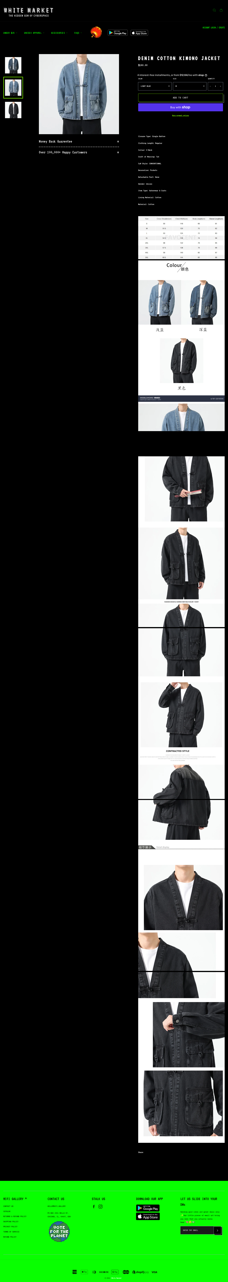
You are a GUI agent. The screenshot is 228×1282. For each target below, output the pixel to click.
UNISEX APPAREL (33, 32)
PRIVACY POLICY (10, 1226)
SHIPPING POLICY (10, 1221)
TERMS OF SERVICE (11, 1231)
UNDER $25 (9, 32)
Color (140, 79)
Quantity (211, 79)
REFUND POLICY (9, 1237)
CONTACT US (8, 1206)
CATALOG (6, 1211)
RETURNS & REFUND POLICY (14, 1216)
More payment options (180, 115)
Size (174, 79)
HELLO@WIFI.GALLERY (57, 1206)
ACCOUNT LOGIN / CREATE (214, 27)
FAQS (77, 32)
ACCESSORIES (58, 32)
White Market (116, 1278)
